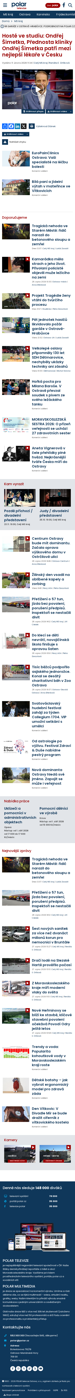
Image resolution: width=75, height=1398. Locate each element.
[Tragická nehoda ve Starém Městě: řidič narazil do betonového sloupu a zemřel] (16, 231)
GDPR (55, 1390)
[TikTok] (29, 1368)
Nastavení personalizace (13, 1390)
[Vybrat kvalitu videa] (70, 111)
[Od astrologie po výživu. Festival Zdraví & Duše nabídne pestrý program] (16, 746)
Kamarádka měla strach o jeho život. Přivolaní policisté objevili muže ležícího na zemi (51, 268)
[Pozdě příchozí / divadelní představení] (19, 498)
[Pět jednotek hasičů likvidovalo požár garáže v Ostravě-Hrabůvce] (16, 325)
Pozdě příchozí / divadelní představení (18, 515)
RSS (65, 1390)
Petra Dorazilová (60, 309)
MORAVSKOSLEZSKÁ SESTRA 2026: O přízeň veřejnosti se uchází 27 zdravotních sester (51, 426)
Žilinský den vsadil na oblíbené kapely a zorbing (51, 579)
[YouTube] (40, 1368)
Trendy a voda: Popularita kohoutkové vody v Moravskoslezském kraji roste (49, 1055)
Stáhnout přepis (34, 111)
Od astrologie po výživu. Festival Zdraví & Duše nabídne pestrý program (51, 748)
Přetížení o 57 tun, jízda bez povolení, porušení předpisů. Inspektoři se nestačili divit (51, 608)
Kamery (10, 1140)
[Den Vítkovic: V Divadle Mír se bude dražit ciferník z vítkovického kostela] (16, 1114)
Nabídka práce (16, 801)
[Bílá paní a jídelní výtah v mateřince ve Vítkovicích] (16, 187)
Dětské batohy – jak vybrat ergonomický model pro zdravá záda (50, 1087)
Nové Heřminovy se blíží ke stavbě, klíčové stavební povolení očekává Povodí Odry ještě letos (52, 1019)
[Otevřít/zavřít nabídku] (5, 5)
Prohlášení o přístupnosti (39, 1390)
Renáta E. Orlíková (59, 63)
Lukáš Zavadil (62, 248)
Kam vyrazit (14, 484)
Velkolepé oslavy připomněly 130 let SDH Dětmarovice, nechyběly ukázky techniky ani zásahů (50, 357)
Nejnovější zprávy (16, 850)
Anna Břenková (39, 285)
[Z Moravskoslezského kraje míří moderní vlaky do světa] (16, 988)
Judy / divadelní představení (54, 513)
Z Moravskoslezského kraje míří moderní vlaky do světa (51, 988)
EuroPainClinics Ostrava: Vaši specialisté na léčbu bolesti (50, 160)
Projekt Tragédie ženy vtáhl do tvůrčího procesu (51, 300)
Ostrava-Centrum (60, 561)
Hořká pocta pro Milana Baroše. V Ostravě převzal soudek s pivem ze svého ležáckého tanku (48, 393)
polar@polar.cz (19, 1340)
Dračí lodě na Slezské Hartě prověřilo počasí (52, 962)
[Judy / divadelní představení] (55, 498)
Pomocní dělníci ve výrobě (54, 810)
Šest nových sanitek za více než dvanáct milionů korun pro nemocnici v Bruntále (51, 935)
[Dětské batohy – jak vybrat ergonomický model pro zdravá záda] (16, 1085)
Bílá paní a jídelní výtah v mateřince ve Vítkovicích (51, 186)
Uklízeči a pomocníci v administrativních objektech (20, 815)
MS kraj (8, 14)
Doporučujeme (14, 217)
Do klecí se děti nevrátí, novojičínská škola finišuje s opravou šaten (50, 642)
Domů (6, 21)
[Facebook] (12, 1368)
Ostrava (24, 14)
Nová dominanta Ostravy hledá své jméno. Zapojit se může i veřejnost (48, 776)
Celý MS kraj (48, 248)
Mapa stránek (12, 1395)
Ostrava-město (60, 281)
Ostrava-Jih (49, 337)
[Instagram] (18, 1368)
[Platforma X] (23, 1368)
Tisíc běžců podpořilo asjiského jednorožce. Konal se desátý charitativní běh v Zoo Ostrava (51, 676)
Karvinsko (43, 14)
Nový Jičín (47, 588)
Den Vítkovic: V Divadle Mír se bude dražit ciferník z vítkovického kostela (50, 1115)
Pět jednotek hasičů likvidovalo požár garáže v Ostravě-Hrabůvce (49, 326)
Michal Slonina (63, 371)
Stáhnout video (58, 111)
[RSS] (35, 1368)
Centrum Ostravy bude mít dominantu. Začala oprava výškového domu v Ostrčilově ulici (51, 547)
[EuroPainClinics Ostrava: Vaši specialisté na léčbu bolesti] (16, 158)
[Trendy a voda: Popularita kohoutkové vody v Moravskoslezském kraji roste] (16, 1052)
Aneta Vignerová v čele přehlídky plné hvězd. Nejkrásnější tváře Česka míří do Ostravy (49, 457)
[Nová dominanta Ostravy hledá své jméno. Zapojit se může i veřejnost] (16, 775)
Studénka (46, 309)
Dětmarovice (49, 371)
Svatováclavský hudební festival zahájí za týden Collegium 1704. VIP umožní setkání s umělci (49, 715)
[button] (37, 142)
